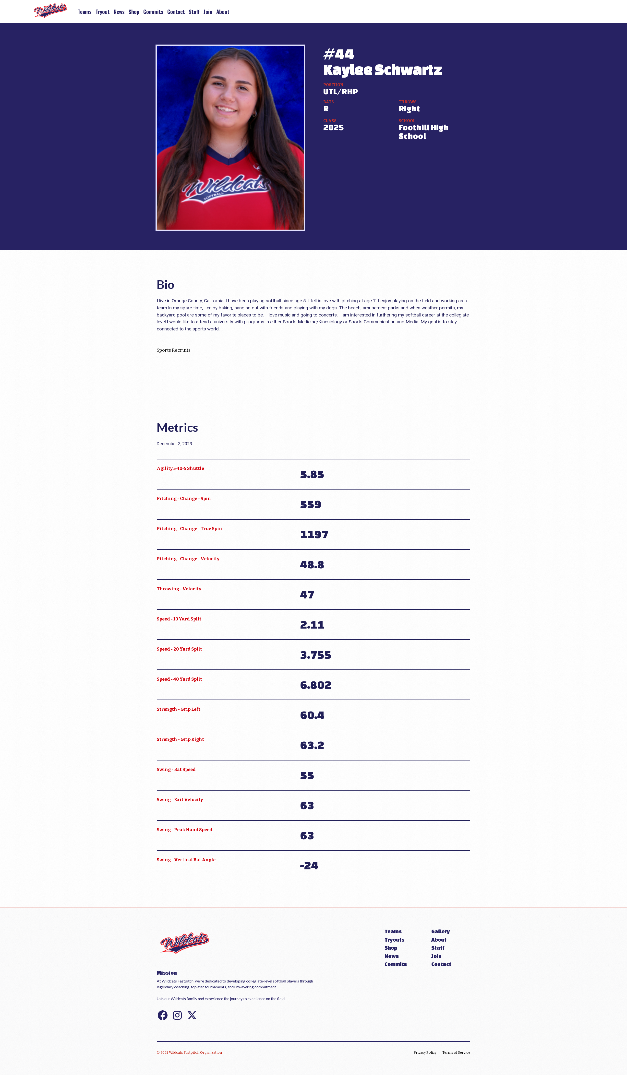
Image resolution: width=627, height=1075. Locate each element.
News (119, 11)
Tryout (103, 11)
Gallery (440, 931)
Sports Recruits (174, 350)
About (222, 11)
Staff (194, 11)
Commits (153, 11)
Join (208, 11)
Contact (176, 11)
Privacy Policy (425, 1053)
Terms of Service (456, 1053)
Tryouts (394, 940)
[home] (50, 11)
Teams (85, 11)
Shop (134, 11)
